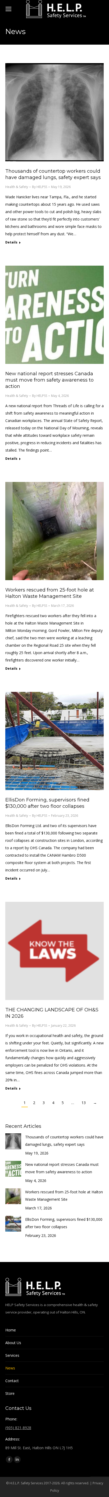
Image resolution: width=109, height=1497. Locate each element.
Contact (12, 1380)
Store (10, 1393)
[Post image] (13, 1141)
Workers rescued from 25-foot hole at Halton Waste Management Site (64, 1195)
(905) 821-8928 (18, 1427)
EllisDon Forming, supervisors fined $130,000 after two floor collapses (63, 1223)
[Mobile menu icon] (8, 9)
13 (83, 1102)
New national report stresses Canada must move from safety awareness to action (49, 380)
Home (10, 1329)
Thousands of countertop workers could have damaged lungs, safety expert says (64, 1140)
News (10, 1368)
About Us (13, 1342)
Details (11, 242)
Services (12, 1355)
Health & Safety (16, 187)
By (39, 187)
